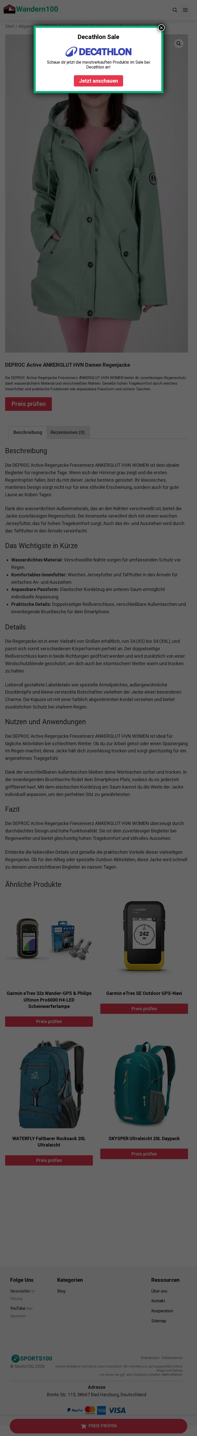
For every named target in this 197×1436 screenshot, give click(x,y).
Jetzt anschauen (98, 81)
